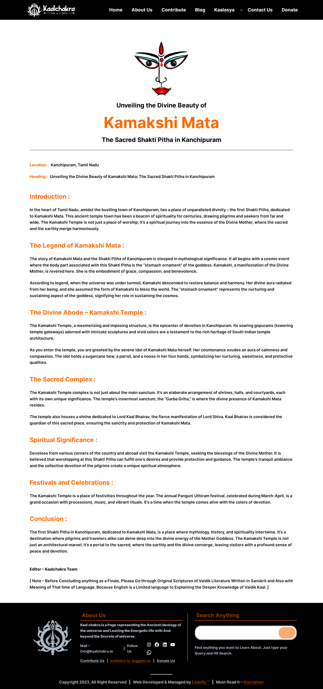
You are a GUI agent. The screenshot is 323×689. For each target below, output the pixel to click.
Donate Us (166, 660)
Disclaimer (253, 682)
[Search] (287, 632)
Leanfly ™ (201, 682)
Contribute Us (92, 660)
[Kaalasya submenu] (241, 10)
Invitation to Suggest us (130, 660)
